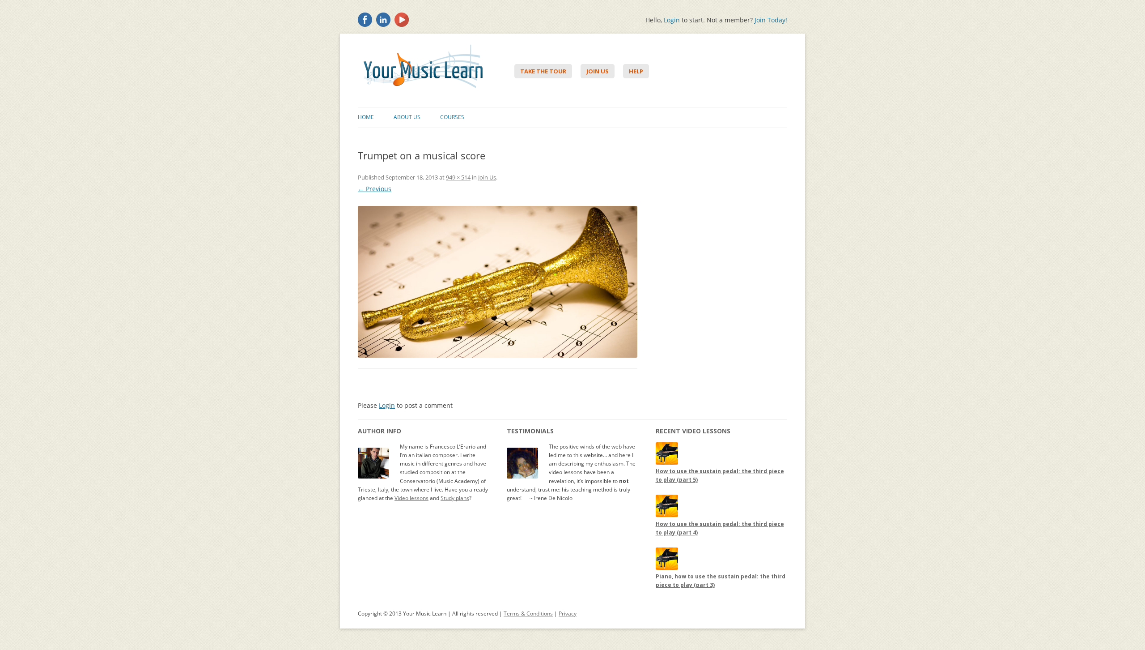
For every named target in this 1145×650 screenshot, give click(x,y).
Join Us (597, 71)
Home (366, 117)
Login (672, 20)
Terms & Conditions (528, 613)
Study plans (455, 498)
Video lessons (411, 498)
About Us (407, 117)
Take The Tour (543, 71)
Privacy (568, 613)
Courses (452, 117)
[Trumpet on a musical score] (497, 282)
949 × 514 (458, 177)
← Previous (374, 188)
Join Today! (771, 20)
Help (636, 71)
